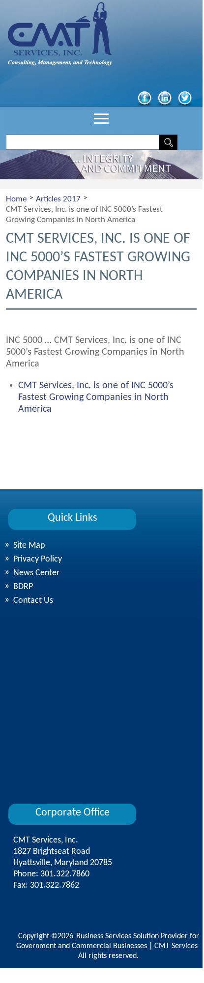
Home (16, 199)
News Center (36, 573)
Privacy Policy (37, 559)
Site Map (29, 545)
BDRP (23, 586)
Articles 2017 (58, 199)
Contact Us (33, 600)
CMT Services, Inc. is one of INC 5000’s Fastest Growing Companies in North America (96, 397)
